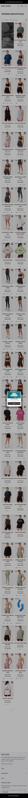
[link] (14, 395)
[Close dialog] (20, 392)
